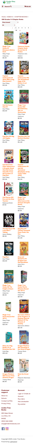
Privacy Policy (6, 403)
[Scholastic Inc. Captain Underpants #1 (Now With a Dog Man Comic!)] (9, 67)
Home (4, 17)
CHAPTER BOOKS (21, 17)
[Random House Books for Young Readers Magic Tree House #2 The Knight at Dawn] (9, 277)
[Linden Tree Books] (9, 3)
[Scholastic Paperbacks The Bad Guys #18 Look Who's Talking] (9, 220)
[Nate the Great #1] (24, 365)
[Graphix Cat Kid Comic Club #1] (9, 96)
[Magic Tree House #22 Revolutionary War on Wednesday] (24, 96)
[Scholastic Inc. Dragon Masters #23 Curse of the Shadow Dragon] (9, 365)
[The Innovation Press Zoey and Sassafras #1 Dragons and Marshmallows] (24, 248)
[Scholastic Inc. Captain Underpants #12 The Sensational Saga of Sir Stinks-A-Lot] (24, 67)
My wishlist (21, 404)
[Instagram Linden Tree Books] (7, 428)
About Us (4, 396)
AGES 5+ (10, 17)
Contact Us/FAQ (6, 401)
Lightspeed (13, 442)
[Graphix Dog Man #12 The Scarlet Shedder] (24, 128)
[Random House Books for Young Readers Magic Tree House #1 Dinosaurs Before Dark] (9, 38)
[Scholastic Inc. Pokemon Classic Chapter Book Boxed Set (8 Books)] (24, 38)
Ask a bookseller (23, 401)
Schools (4, 398)
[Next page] (20, 30)
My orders (21, 399)
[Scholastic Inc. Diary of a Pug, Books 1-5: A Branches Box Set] (9, 337)
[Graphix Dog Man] (9, 248)
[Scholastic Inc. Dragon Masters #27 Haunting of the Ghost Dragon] (24, 337)
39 (16, 30)
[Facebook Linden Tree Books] (3, 428)
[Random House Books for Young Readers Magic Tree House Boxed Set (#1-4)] (9, 306)
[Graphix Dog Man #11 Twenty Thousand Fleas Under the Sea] (24, 220)
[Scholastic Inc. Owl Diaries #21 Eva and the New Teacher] (9, 189)
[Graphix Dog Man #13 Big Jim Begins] (9, 128)
